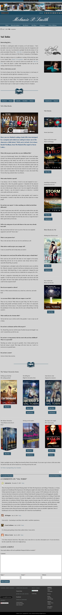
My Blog (34, 25)
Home (6, 25)
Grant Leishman (9, 525)
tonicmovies (8, 483)
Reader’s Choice (50, 602)
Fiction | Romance (19, 604)
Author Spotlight (50, 599)
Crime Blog (49, 597)
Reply (23, 483)
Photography (50, 591)
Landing (49, 604)
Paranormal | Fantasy (20, 603)
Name (2, 575)
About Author (49, 588)
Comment (3, 553)
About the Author (15, 25)
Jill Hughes (8, 515)
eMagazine (42, 25)
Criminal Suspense (19, 602)
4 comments (13, 29)
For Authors (49, 607)
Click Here (19, 52)
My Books (25, 25)
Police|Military (49, 606)
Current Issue (19, 591)
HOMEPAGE (49, 587)
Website (44, 575)
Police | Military (52, 25)
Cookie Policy (34, 593)
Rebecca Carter (9, 535)
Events (49, 590)
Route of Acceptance (17, 59)
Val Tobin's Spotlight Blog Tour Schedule (11, 467)
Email (23, 575)
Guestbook (18, 597)
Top (60, 471)
